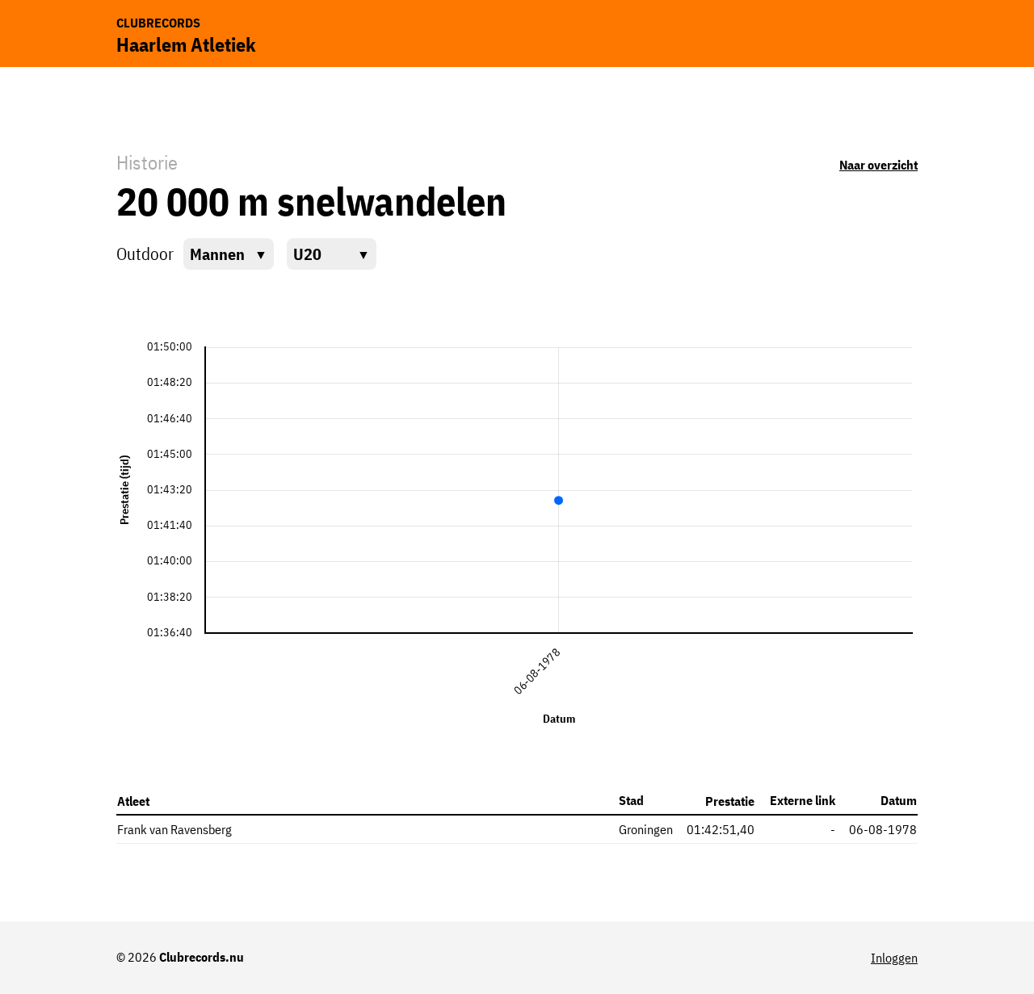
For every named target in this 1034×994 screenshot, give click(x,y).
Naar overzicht (878, 164)
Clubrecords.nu (201, 957)
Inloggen (894, 957)
